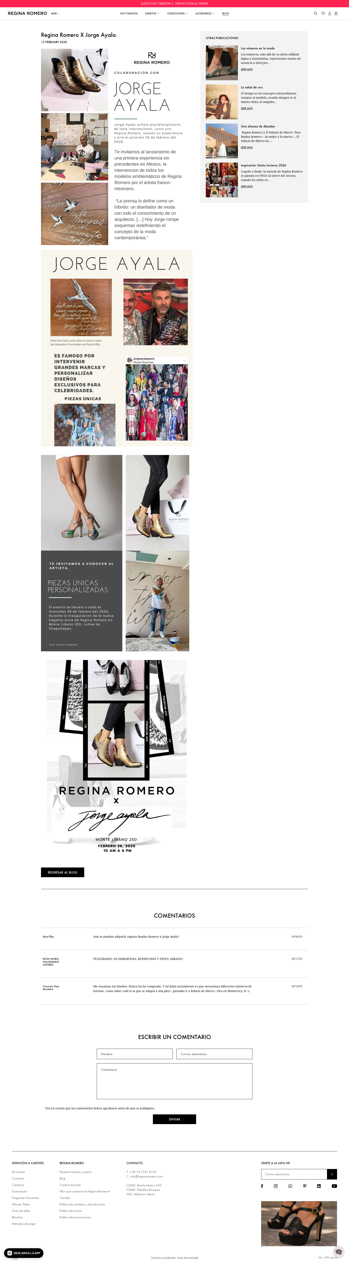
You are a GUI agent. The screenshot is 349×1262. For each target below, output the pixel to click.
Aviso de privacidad (187, 1257)
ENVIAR (332, 1174)
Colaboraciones (70, 1185)
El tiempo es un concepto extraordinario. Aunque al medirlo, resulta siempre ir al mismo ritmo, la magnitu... (269, 97)
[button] (315, 13)
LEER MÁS (247, 69)
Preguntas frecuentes (25, 1198)
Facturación (19, 1191)
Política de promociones (75, 1217)
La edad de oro (252, 87)
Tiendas (65, 1198)
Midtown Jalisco (144, 1194)
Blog (62, 1178)
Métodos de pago (24, 1223)
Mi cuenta (18, 1172)
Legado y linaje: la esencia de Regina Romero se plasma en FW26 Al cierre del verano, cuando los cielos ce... (272, 175)
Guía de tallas (21, 1210)
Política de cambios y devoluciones (82, 1204)
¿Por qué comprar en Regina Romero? (85, 1191)
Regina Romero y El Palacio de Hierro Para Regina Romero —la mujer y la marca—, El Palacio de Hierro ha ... (271, 136)
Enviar (174, 1119)
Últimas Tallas (21, 1204)
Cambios (18, 1185)
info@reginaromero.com (146, 1176)
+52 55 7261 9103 (142, 1172)
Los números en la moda (258, 48)
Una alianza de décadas (258, 126)
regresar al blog (62, 872)
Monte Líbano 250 (149, 1185)
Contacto (18, 1178)
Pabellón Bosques (148, 1190)
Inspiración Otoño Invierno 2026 (263, 165)
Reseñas (17, 1217)
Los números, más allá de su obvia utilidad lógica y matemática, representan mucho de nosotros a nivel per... (271, 58)
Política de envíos (71, 1210)
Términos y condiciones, (164, 1257)
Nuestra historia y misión (76, 1172)
